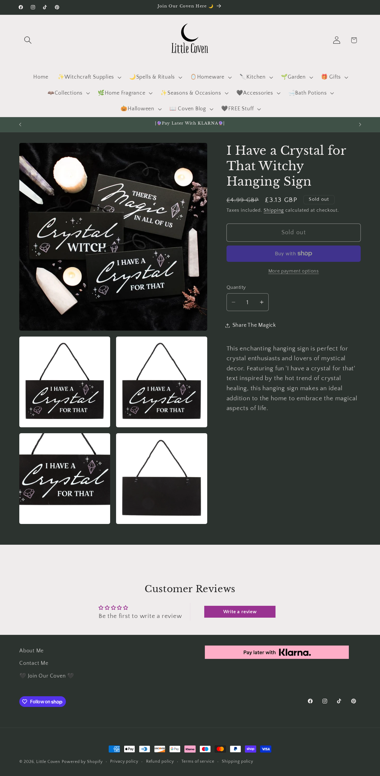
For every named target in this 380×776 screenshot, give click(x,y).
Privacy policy (124, 761)
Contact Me (33, 663)
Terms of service (197, 761)
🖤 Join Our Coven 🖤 (46, 676)
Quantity (236, 287)
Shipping (274, 210)
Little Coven (48, 761)
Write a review (240, 611)
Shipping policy (237, 761)
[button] (27, 40)
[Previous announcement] (20, 124)
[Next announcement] (360, 124)
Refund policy (160, 761)
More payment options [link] (293, 271)
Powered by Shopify (82, 761)
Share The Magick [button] (254, 325)
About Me (31, 651)
